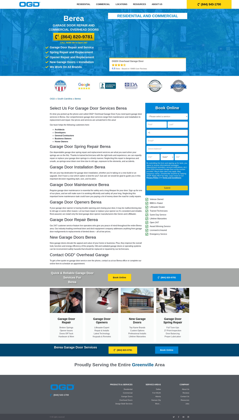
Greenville (143, 364)
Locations (121, 4)
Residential (83, 4)
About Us (157, 4)
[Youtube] (183, 417)
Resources (139, 4)
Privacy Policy (152, 178)
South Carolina (64, 98)
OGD (52, 98)
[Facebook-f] (178, 417)
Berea (78, 98)
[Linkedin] (188, 417)
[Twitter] (174, 417)
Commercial (103, 4)
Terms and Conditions (171, 178)
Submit (167, 188)
